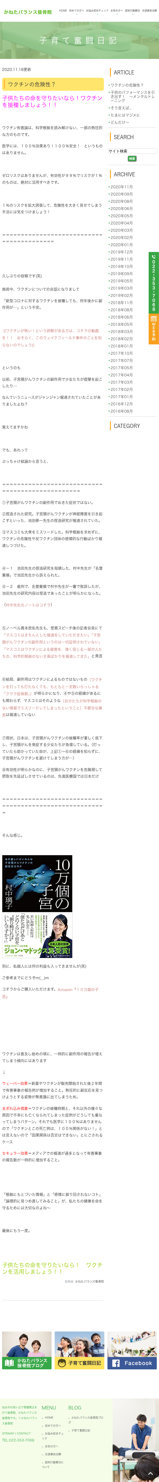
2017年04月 (122, 375)
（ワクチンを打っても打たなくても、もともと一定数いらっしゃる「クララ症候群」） (52, 687)
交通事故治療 (149, 10)
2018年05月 (122, 324)
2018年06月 (122, 317)
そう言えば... (121, 108)
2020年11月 (122, 187)
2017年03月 (122, 382)
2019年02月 (122, 295)
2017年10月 (122, 353)
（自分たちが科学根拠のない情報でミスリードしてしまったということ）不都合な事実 (52, 708)
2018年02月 (122, 339)
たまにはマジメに (125, 115)
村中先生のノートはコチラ (28, 605)
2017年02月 (122, 389)
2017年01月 (122, 397)
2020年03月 (122, 230)
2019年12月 (122, 252)
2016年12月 (122, 404)
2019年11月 (122, 259)
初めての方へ (76, 10)
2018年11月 (122, 303)
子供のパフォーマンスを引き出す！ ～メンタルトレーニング (133, 97)
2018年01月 (122, 346)
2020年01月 (122, 245)
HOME (63, 10)
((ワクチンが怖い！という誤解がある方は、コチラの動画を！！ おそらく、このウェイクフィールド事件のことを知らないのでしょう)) (52, 338)
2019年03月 (122, 288)
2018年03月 (122, 331)
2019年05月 (122, 281)
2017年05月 (122, 368)
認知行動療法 (132, 10)
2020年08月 (122, 201)
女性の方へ (117, 10)
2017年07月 (122, 360)
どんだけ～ (120, 122)
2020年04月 (122, 223)
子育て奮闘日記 (80, 1430)
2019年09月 (122, 274)
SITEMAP (8, 1433)
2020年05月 (122, 216)
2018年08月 (122, 310)
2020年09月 (122, 194)
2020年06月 (122, 208)
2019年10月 (122, 266)
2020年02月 (122, 237)
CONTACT (23, 1433)
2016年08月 (122, 411)
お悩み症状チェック (97, 10)
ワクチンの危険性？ (32, 84)
